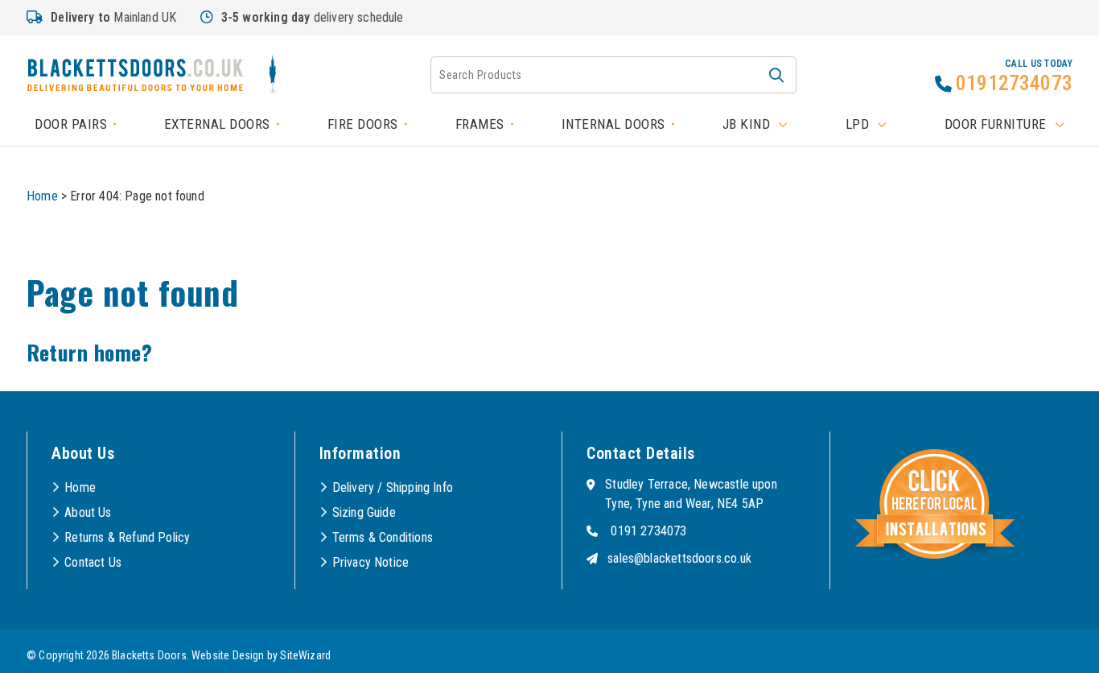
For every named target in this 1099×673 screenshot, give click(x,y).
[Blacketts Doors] (135, 77)
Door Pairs (71, 124)
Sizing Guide (364, 512)
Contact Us (92, 562)
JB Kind (746, 124)
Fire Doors (362, 124)
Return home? (89, 352)
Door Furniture (996, 124)
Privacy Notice (371, 562)
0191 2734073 (648, 531)
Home (42, 196)
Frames (479, 124)
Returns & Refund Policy (127, 537)
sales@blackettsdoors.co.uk (679, 558)
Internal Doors (613, 124)
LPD (858, 124)
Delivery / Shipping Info (392, 487)
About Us (87, 512)
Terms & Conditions (382, 537)
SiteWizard (305, 655)
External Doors (217, 124)
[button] (776, 74)
